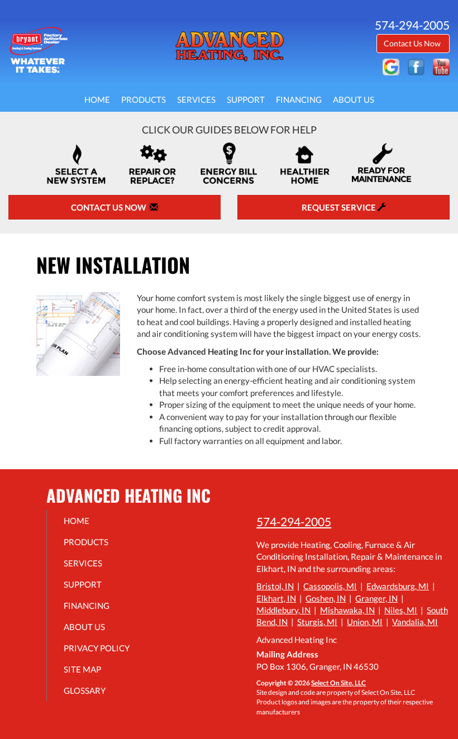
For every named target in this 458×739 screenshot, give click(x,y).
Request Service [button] (340, 207)
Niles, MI (400, 610)
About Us (353, 99)
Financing (299, 99)
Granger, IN (376, 598)
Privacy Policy (97, 648)
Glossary (85, 690)
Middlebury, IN (283, 610)
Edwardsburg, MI (397, 586)
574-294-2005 (293, 521)
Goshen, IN (326, 598)
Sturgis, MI (317, 622)
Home (97, 99)
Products (143, 99)
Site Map (82, 669)
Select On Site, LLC (338, 683)
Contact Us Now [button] (413, 43)
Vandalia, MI (415, 622)
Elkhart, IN (276, 598)
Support (246, 99)
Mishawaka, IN (347, 610)
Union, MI (365, 622)
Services (196, 99)
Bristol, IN (275, 586)
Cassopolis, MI (330, 586)
